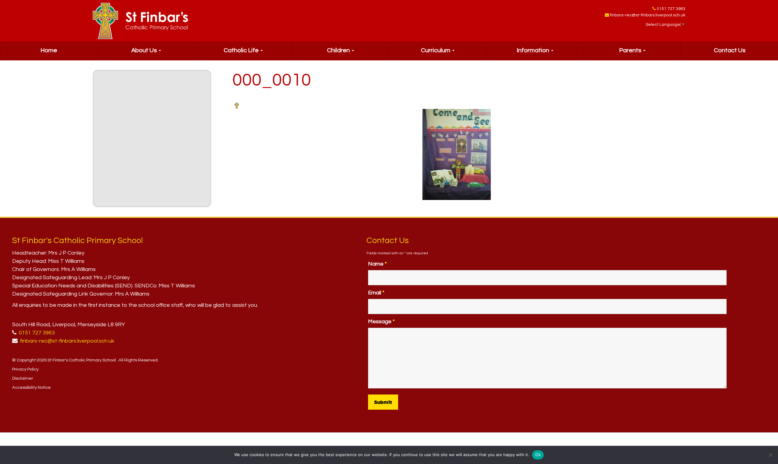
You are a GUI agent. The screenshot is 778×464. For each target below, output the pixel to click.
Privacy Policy (25, 369)
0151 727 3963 (671, 9)
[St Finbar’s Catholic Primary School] (140, 21)
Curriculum (436, 50)
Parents (630, 50)
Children (339, 50)
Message (381, 321)
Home (48, 50)
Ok (538, 454)
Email (376, 293)
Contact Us (729, 50)
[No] (770, 455)
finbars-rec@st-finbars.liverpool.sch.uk (647, 15)
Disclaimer (22, 378)
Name (377, 264)
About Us (144, 50)
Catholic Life (242, 50)
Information (533, 50)
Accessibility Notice (31, 387)
